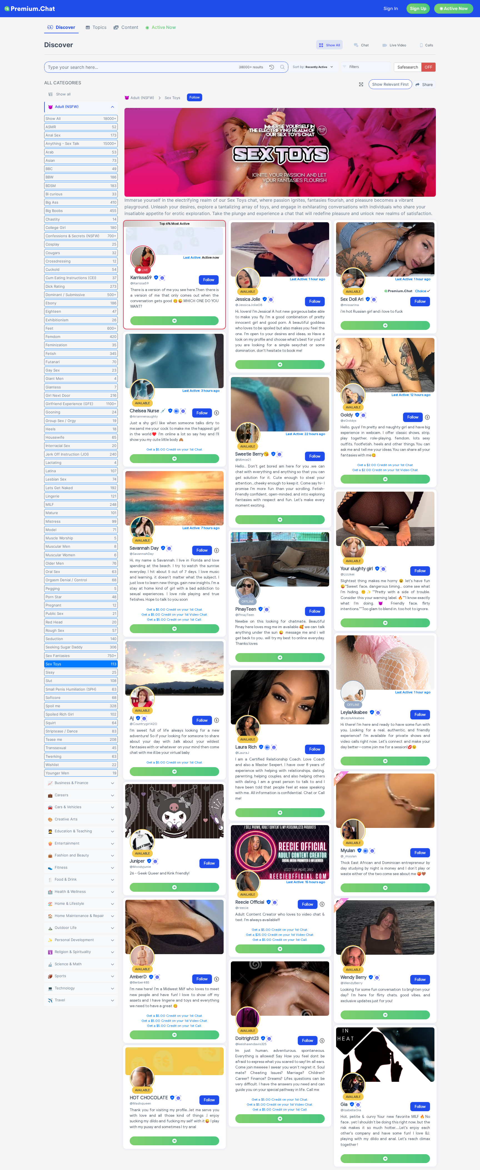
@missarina (350, 305)
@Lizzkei (347, 574)
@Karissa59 (139, 283)
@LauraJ (242, 752)
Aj (132, 718)
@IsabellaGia (351, 1110)
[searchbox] (374, 67)
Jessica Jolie (248, 299)
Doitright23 (247, 1038)
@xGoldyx (348, 420)
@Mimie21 (243, 460)
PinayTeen (246, 609)
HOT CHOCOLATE (149, 1098)
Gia (345, 1104)
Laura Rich (246, 747)
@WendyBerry (351, 983)
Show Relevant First (390, 84)
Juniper (138, 861)
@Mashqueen (140, 1103)
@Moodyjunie (140, 867)
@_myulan (349, 856)
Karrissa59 (141, 278)
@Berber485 (139, 982)
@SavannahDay (142, 554)
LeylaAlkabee (355, 712)
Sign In (391, 8)
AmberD (139, 977)
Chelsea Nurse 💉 (148, 411)
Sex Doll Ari (352, 299)
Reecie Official (250, 902)
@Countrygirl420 (143, 724)
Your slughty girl (357, 569)
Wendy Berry (354, 977)
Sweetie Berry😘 (252, 454)
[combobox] (366, 67)
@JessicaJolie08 (248, 305)
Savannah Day (145, 548)
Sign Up (418, 8)
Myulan (348, 850)
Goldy (347, 415)
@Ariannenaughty (144, 416)
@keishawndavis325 (251, 1044)
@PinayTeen (244, 615)
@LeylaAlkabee (352, 718)
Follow (194, 97)
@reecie (241, 908)
